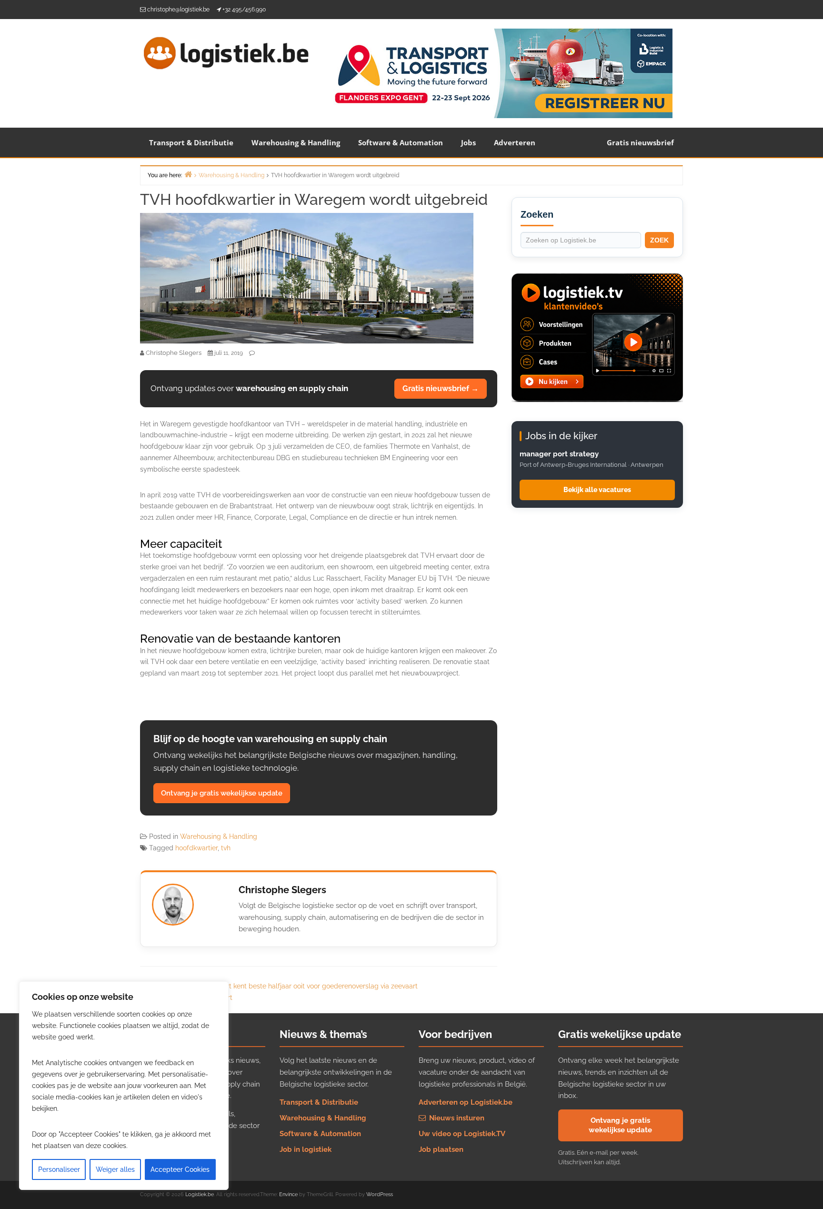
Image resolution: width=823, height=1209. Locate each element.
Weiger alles (115, 1169)
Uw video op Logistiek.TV (462, 1133)
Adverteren (514, 142)
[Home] (188, 174)
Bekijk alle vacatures (597, 490)
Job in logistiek (305, 1149)
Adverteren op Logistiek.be (465, 1102)
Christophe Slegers (282, 890)
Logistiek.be (199, 1194)
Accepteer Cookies (180, 1169)
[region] (124, 1085)
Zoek (659, 240)
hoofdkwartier (196, 848)
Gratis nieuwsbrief (640, 142)
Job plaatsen (441, 1149)
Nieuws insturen (455, 1118)
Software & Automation (400, 142)
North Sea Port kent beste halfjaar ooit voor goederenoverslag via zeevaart (301, 986)
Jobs (468, 142)
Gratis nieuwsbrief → (440, 388)
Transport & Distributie (191, 142)
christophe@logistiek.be (178, 9)
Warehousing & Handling (295, 142)
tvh (226, 848)
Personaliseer (59, 1169)
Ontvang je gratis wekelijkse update (221, 793)
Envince (288, 1194)
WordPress (379, 1194)
